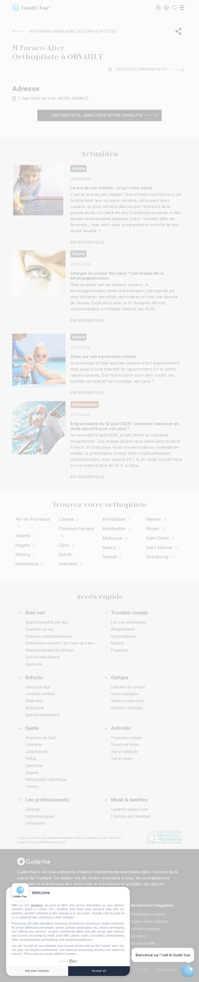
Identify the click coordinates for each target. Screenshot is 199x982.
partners (37, 905)
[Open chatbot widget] (188, 971)
